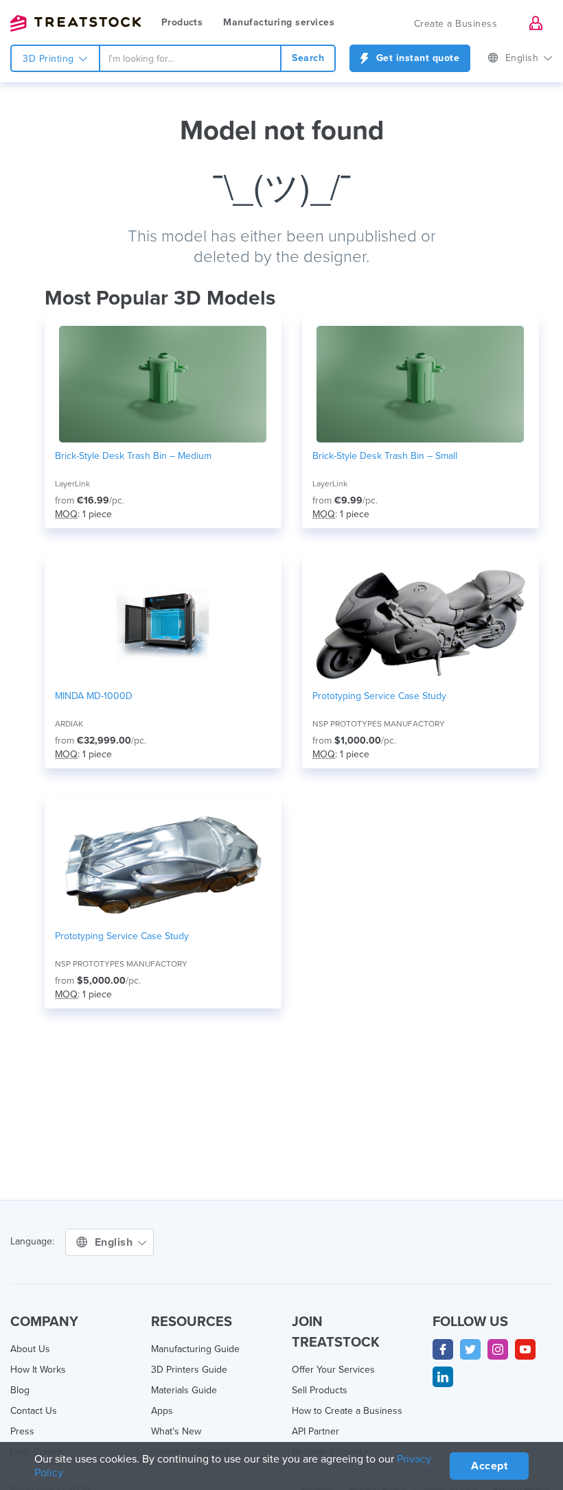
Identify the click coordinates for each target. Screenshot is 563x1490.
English (523, 58)
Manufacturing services (278, 22)
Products (182, 22)
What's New (176, 1431)
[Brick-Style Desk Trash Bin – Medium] (163, 384)
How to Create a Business (347, 1411)
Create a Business (456, 23)
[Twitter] (470, 1349)
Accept (489, 1466)
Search (308, 58)
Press (22, 1431)
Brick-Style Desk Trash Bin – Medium (133, 456)
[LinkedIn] (443, 1377)
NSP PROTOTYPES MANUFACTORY (378, 724)
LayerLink (72, 483)
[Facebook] (443, 1349)
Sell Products (319, 1390)
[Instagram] (497, 1349)
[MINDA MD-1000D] (163, 624)
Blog (20, 1390)
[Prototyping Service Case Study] (420, 624)
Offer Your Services (333, 1369)
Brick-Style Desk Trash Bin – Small (384, 456)
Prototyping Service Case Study (379, 696)
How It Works (38, 1369)
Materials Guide (184, 1390)
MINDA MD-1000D (94, 696)
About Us (30, 1349)
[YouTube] (525, 1349)
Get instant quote (416, 58)
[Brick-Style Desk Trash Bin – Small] (420, 384)
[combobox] (190, 58)
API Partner (315, 1431)
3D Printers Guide (189, 1369)
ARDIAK (69, 724)
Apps (162, 1411)
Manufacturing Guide (195, 1349)
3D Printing (50, 58)
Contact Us (33, 1411)
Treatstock (75, 23)
